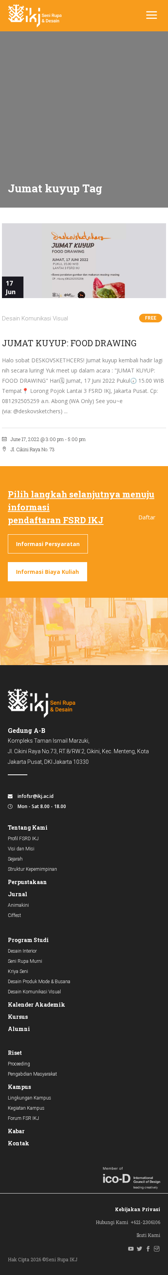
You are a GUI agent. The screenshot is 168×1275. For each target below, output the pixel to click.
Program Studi (28, 940)
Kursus (18, 1016)
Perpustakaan (27, 882)
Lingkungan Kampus (29, 1098)
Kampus (19, 1087)
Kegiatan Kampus (26, 1108)
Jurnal (17, 894)
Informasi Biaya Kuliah (47, 571)
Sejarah (15, 859)
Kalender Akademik (36, 1004)
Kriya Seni (18, 971)
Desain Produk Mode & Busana (39, 981)
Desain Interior (22, 951)
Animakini (18, 905)
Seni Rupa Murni (25, 961)
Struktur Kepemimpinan (32, 869)
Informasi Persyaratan (48, 544)
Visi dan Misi (21, 849)
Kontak (18, 1143)
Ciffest (14, 915)
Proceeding (19, 1064)
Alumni (19, 1029)
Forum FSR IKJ (23, 1118)
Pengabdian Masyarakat (32, 1074)
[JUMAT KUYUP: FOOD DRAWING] (84, 260)
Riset (15, 1052)
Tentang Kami (28, 827)
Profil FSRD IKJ (23, 838)
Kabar (16, 1131)
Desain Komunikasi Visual (35, 318)
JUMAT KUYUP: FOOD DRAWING (69, 343)
